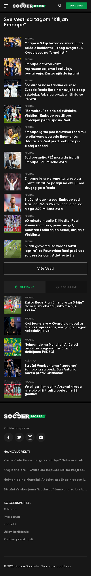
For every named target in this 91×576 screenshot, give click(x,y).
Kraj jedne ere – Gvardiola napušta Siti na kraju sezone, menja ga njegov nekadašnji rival (55, 327)
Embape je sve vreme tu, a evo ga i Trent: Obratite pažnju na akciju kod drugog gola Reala (54, 183)
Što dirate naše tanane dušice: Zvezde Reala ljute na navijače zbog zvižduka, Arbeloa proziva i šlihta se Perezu (55, 92)
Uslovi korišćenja (16, 532)
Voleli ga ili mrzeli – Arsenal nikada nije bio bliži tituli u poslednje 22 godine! (53, 390)
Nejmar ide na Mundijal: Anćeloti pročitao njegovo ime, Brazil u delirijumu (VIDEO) (51, 348)
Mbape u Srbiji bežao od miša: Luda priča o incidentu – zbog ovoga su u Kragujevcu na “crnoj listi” (54, 48)
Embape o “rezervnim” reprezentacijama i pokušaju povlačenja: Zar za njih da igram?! (52, 68)
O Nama (10, 509)
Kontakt (10, 524)
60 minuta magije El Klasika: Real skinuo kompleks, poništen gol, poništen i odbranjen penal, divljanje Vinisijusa (55, 228)
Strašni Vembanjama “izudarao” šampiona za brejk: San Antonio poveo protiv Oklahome (51, 369)
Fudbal (29, 38)
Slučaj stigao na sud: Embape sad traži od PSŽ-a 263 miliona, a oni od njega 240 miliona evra (53, 204)
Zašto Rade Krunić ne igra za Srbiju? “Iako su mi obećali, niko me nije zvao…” (54, 306)
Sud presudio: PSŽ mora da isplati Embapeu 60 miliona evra (52, 159)
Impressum (12, 517)
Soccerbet (76, 5)
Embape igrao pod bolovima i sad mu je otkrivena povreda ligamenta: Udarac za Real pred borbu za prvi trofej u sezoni (55, 139)
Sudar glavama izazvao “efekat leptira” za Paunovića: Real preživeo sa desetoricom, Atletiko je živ (54, 250)
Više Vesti (45, 268)
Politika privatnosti (18, 539)
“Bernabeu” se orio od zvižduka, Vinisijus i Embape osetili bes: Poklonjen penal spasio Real (51, 115)
